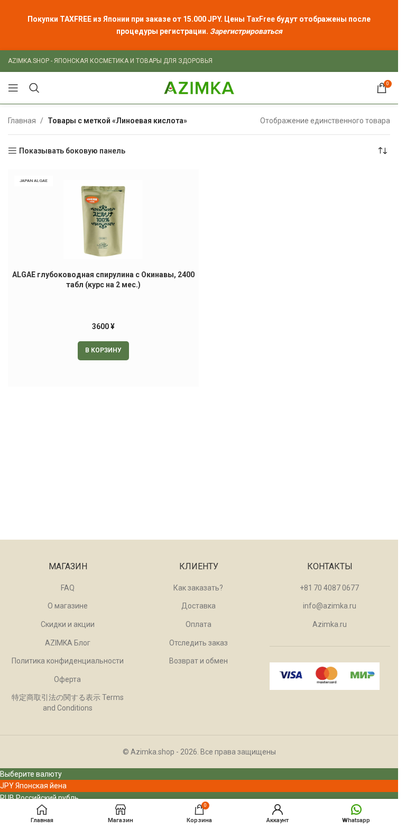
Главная (22, 120)
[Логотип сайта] (199, 87)
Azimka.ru (329, 624)
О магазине (68, 606)
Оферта (67, 679)
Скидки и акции (68, 624)
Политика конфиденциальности (68, 661)
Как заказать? (198, 588)
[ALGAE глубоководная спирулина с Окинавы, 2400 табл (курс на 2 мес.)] (103, 219)
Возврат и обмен (198, 661)
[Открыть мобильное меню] (13, 87)
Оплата (198, 624)
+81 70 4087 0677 (329, 588)
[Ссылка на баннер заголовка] (199, 25)
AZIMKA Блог (67, 643)
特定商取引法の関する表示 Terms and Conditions (68, 702)
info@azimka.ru (329, 606)
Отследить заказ (198, 643)
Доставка (198, 606)
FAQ (68, 588)
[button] (103, 350)
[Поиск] (34, 87)
